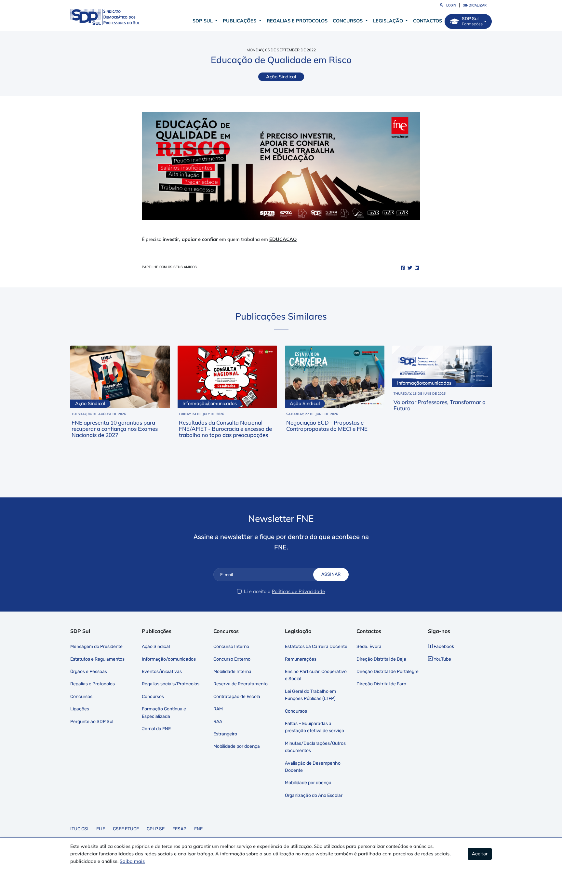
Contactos (427, 21)
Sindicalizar (475, 5)
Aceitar (480, 854)
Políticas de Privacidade (298, 591)
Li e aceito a (257, 591)
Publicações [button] (240, 21)
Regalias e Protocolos (297, 21)
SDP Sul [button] (203, 21)
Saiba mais (132, 861)
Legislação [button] (388, 21)
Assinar (331, 574)
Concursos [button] (348, 21)
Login (450, 5)
